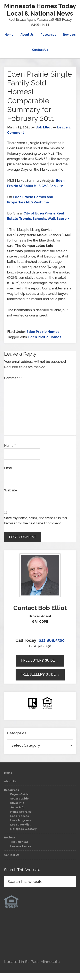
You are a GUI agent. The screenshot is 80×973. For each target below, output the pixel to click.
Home (8, 772)
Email (9, 468)
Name (10, 446)
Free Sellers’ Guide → (40, 674)
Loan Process (19, 816)
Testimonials (19, 841)
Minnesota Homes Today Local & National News (40, 9)
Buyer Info (17, 802)
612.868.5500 (52, 640)
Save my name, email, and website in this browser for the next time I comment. (35, 520)
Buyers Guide (19, 794)
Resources (11, 790)
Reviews (10, 837)
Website (10, 490)
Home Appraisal (21, 811)
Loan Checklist (20, 824)
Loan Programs (20, 820)
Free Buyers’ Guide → (40, 660)
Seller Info (17, 807)
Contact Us (11, 854)
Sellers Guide (19, 798)
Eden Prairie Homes (42, 332)
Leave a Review (21, 846)
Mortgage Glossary (23, 828)
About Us (10, 781)
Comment (13, 378)
